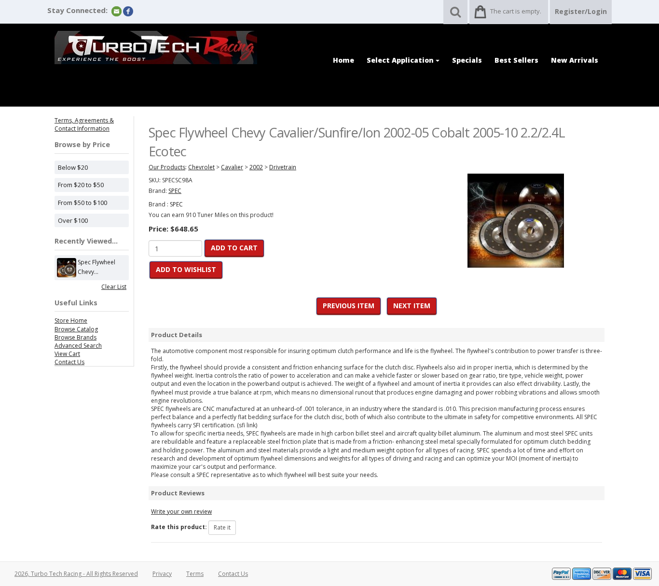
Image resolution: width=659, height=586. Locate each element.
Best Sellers (516, 60)
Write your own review (181, 511)
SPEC (176, 204)
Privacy (162, 574)
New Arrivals (574, 60)
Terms (195, 574)
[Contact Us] (116, 11)
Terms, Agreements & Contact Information (84, 124)
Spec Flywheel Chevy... (96, 267)
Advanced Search (78, 345)
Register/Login (581, 11)
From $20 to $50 (81, 184)
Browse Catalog (76, 329)
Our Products (167, 167)
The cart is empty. (515, 11)
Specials (467, 60)
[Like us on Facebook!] (128, 11)
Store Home (71, 320)
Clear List (113, 287)
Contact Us (69, 362)
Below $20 (73, 167)
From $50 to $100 (82, 202)
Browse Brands (75, 337)
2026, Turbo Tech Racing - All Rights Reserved (76, 574)
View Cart (67, 354)
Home (343, 60)
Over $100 (73, 220)
